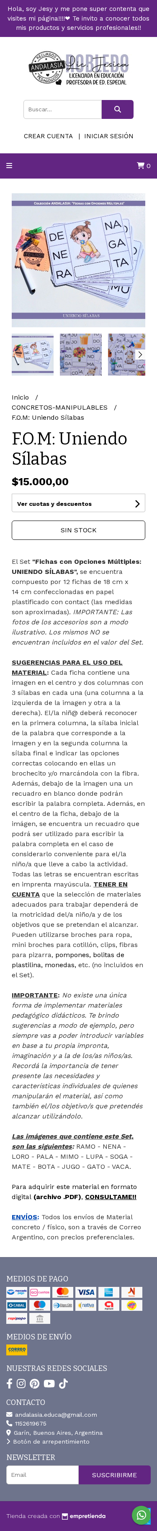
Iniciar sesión (109, 136)
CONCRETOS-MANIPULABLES (61, 407)
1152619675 (29, 1423)
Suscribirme (114, 1475)
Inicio (21, 397)
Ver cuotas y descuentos (54, 503)
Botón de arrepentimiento (50, 1441)
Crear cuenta (48, 136)
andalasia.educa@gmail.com (55, 1414)
